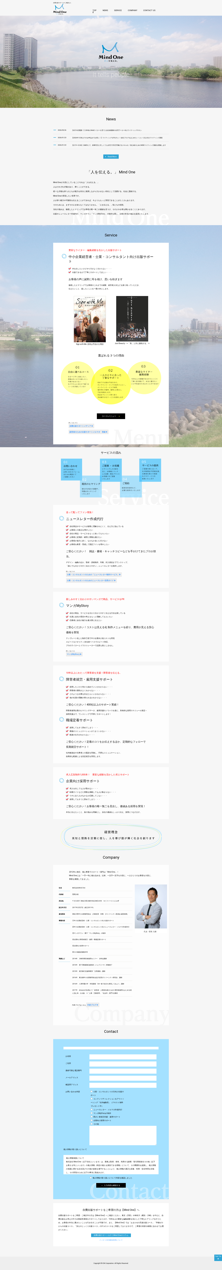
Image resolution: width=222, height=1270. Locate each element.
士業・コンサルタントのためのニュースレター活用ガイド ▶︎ (91, 580)
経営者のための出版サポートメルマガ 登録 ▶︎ (89, 432)
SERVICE (118, 10)
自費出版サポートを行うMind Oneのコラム (111, 1235)
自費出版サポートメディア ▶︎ (81, 426)
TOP (94, 10)
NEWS (105, 10)
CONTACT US (149, 10)
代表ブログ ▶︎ (92, 1005)
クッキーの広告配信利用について (111, 1240)
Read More (111, 157)
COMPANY (132, 10)
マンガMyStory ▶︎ (74, 654)
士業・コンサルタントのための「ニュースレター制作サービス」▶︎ (94, 575)
